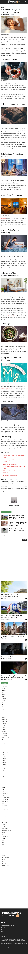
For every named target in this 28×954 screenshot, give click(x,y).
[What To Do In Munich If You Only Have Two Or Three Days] (14, 628)
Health (6, 5)
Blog (3, 702)
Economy (4, 731)
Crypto (3, 727)
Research (3, 218)
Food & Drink (5, 752)
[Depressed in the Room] (14, 649)
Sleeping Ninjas (12, 315)
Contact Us (3, 927)
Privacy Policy (4, 931)
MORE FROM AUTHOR (17, 512)
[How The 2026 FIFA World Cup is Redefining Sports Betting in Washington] (14, 607)
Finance (4, 750)
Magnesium (13, 481)
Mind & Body (5, 809)
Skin (3, 834)
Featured (4, 748)
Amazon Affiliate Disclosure (7, 925)
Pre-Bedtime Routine (20, 481)
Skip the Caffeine (5, 482)
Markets (4, 807)
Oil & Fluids (4, 822)
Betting (3, 694)
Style (3, 840)
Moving (4, 816)
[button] (2, 2)
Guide (3, 768)
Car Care (4, 711)
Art (3, 692)
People (3, 824)
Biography (4, 698)
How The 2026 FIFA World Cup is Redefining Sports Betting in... (11, 616)
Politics (3, 826)
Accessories (4, 686)
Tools (3, 853)
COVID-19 (4, 725)
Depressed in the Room (8, 657)
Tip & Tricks (4, 849)
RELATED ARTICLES (6, 512)
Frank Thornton (4, 639)
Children (4, 717)
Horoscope (4, 783)
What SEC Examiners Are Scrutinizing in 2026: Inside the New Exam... (13, 596)
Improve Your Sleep (5, 481)
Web (3, 861)
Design (3, 729)
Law (3, 791)
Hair (3, 770)
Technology (4, 847)
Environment (5, 739)
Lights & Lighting (6, 797)
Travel (3, 855)
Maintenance (5, 801)
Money (3, 812)
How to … (4, 785)
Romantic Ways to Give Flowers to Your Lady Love (21, 489)
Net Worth (4, 820)
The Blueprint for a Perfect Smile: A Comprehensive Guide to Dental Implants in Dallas (18, 524)
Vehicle (3, 859)
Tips (3, 851)
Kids (3, 789)
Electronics (4, 735)
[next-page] (4, 535)
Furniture (4, 756)
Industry (4, 787)
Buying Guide (5, 709)
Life (3, 795)
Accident (4, 688)
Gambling (4, 758)
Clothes (4, 723)
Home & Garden (5, 781)
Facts (3, 741)
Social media (5, 836)
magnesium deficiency (6, 388)
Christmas (4, 719)
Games (3, 760)
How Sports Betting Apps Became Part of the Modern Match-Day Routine (13, 676)
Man (3, 803)
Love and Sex (5, 799)
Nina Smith (3, 619)
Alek (2, 598)
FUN (3, 754)
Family (3, 744)
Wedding (4, 863)
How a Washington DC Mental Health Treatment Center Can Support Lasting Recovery (16, 517)
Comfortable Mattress (9, 479)
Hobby (3, 777)
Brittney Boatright (6, 14)
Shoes (3, 832)
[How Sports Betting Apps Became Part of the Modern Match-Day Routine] (14, 667)
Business (4, 706)
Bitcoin (3, 700)
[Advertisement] (14, 561)
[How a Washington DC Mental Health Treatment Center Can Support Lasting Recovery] (4, 517)
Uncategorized (5, 857)
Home (2, 5)
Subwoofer (4, 842)
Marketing (4, 805)
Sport (3, 838)
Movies (3, 814)
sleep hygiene (11, 482)
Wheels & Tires (5, 865)
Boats (3, 704)
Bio (3, 696)
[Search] (26, 2)
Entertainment (5, 737)
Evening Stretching (18, 479)
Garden (4, 764)
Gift (3, 766)
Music (3, 818)
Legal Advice (5, 793)
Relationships (5, 828)
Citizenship (4, 721)
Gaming (4, 762)
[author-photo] (14, 503)
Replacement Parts (6, 830)
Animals (4, 690)
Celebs (3, 715)
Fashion (4, 746)
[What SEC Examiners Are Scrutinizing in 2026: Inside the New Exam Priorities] (14, 587)
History (3, 774)
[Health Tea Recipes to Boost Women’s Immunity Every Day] (4, 530)
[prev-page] (2, 535)
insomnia (10, 50)
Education (4, 733)
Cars (3, 713)
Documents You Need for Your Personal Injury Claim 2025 (7, 490)
